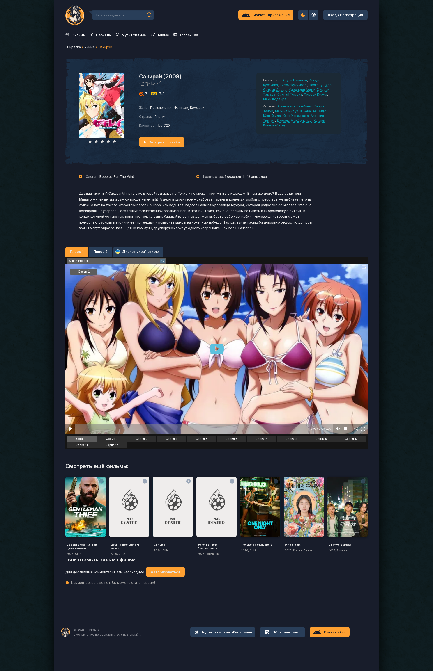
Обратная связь (286, 632)
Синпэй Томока (289, 94)
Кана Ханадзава (296, 116)
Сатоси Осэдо (275, 89)
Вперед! (149, 15)
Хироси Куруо (315, 94)
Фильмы (78, 35)
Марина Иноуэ (286, 111)
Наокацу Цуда (320, 85)
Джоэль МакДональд (294, 120)
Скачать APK (335, 632)
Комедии (197, 108)
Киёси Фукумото (293, 85)
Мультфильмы (134, 35)
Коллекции (188, 35)
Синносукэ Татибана (295, 106)
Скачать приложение (271, 15)
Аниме (90, 47)
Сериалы (103, 35)
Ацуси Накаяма (295, 80)
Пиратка (74, 47)
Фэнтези (181, 108)
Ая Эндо (319, 111)
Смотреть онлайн (164, 142)
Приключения (161, 108)
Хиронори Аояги (302, 89)
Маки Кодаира (274, 99)
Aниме (163, 35)
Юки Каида (272, 116)
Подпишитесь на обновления (226, 632)
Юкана (305, 111)
